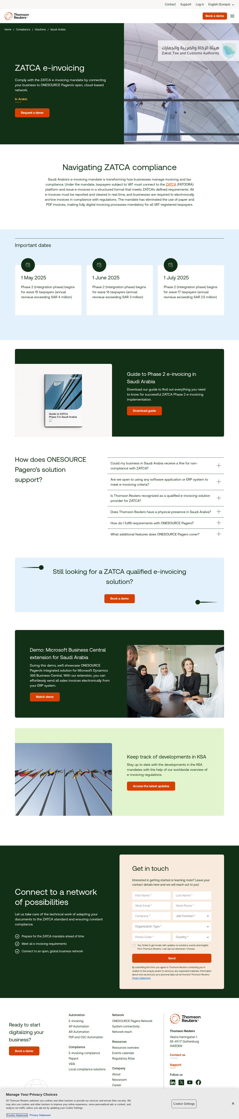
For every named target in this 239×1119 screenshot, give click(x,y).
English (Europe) (219, 4)
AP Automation (79, 1026)
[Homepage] (16, 16)
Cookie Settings (184, 1103)
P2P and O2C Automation (86, 1037)
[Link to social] (173, 1083)
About (116, 1074)
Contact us (177, 1055)
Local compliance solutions (87, 1069)
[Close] (233, 1103)
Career (116, 1085)
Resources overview (125, 1047)
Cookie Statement (17, 1115)
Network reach (122, 1032)
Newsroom (119, 1080)
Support (175, 1065)
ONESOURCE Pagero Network (132, 1021)
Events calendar (123, 1053)
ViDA (72, 1064)
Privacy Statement (141, 978)
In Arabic (21, 99)
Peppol (73, 1058)
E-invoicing (76, 1021)
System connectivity (126, 1026)
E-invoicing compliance (84, 1053)
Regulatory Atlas (123, 1058)
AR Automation (79, 1032)
